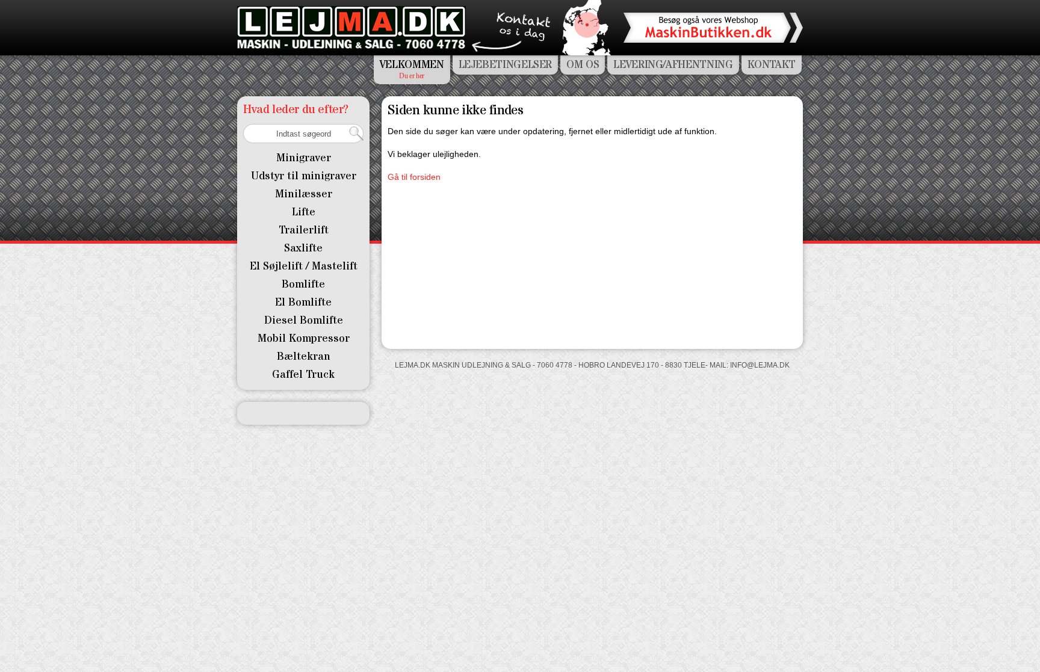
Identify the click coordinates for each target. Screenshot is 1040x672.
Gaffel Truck (303, 374)
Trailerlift (304, 230)
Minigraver (303, 157)
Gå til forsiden (414, 177)
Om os (582, 64)
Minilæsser (303, 194)
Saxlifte (303, 248)
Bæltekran (303, 356)
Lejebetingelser (505, 64)
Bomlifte (303, 284)
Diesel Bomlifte (303, 320)
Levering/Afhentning (672, 64)
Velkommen (412, 64)
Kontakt (772, 64)
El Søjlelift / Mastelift (304, 266)
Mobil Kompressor (304, 338)
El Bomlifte (303, 302)
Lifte (303, 212)
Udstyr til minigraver (303, 175)
